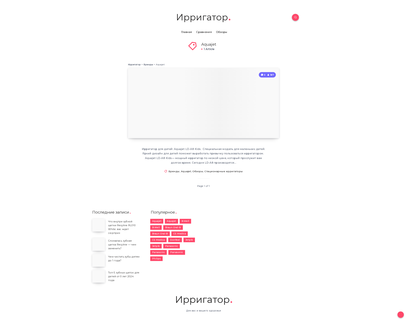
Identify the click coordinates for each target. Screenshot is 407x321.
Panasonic (171, 246)
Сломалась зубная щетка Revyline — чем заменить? (122, 244)
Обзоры (221, 32)
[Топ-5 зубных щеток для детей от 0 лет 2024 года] (98, 276)
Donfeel (175, 239)
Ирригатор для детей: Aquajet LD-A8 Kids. (169, 123)
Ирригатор (202, 17)
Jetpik (189, 239)
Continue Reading (263, 128)
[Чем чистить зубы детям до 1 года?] (98, 260)
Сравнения (204, 32)
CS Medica (179, 233)
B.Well (185, 221)
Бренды (174, 171)
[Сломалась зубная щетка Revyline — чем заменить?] (98, 244)
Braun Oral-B (173, 227)
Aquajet (186, 171)
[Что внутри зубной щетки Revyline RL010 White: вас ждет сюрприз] (98, 225)
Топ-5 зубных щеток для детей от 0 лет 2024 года (123, 276)
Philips (156, 258)
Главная (186, 32)
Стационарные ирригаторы (223, 171)
